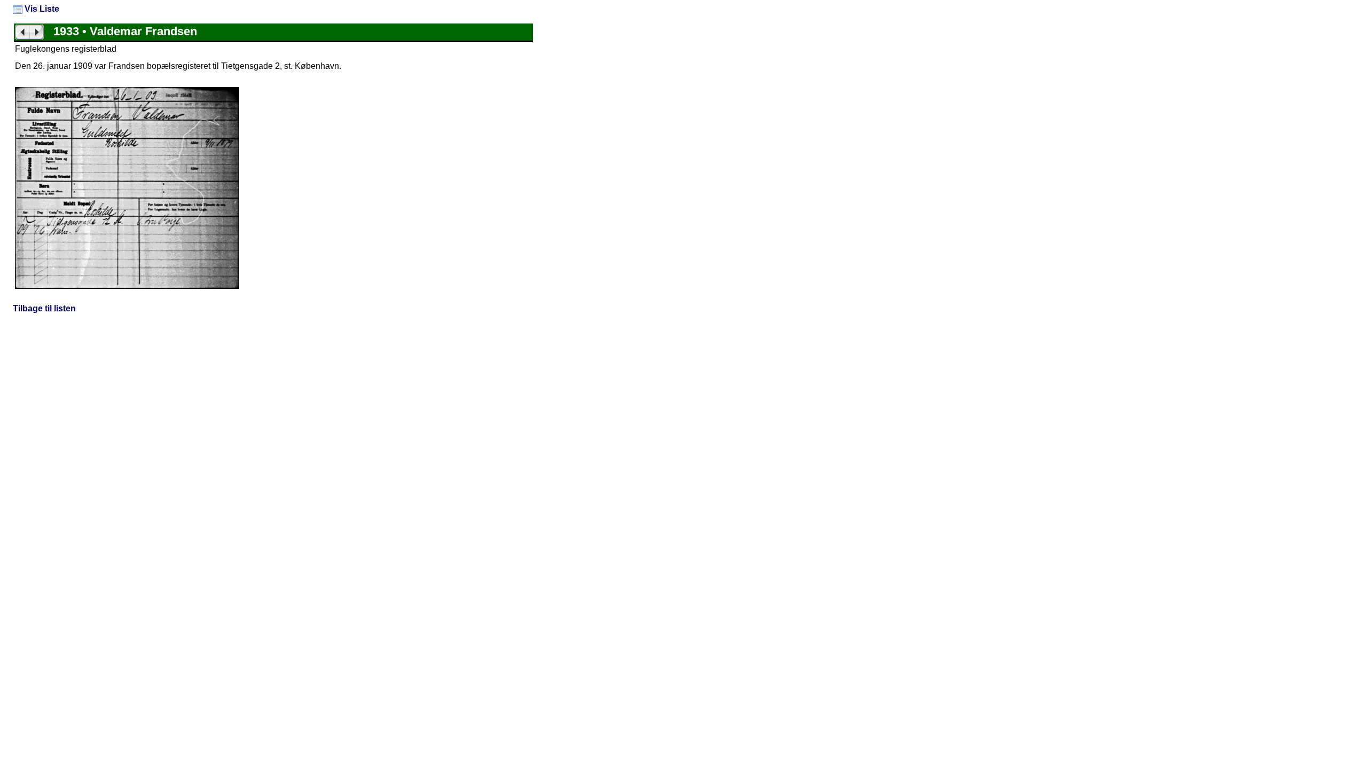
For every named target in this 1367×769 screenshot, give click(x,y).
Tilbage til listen (44, 308)
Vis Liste (40, 8)
